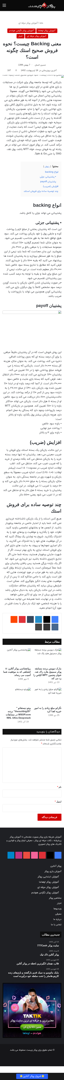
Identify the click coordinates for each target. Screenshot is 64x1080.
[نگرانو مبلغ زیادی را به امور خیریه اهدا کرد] (47, 696)
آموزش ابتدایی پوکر (48, 877)
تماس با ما (56, 924)
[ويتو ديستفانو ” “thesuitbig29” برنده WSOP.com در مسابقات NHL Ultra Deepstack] (17, 696)
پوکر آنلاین (55, 866)
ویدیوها (57, 908)
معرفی (58, 914)
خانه (41, 23)
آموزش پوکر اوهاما (46, 30)
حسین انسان (40, 65)
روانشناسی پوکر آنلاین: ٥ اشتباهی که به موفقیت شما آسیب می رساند (17, 671)
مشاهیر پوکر (55, 898)
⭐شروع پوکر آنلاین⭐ (32, 1076)
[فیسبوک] (55, 619)
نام (59, 787)
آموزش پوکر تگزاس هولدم (21, 30)
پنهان (47, 166)
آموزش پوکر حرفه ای (28, 23)
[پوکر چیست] (41, 5)
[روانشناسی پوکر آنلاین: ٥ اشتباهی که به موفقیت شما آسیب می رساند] (17, 656)
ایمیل (58, 801)
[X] (46, 619)
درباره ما (57, 919)
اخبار (20, 36)
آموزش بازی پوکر (53, 871)
